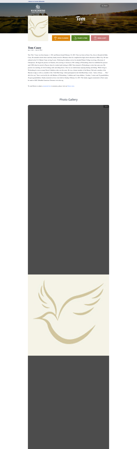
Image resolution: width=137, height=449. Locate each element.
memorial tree (47, 86)
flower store (71, 86)
